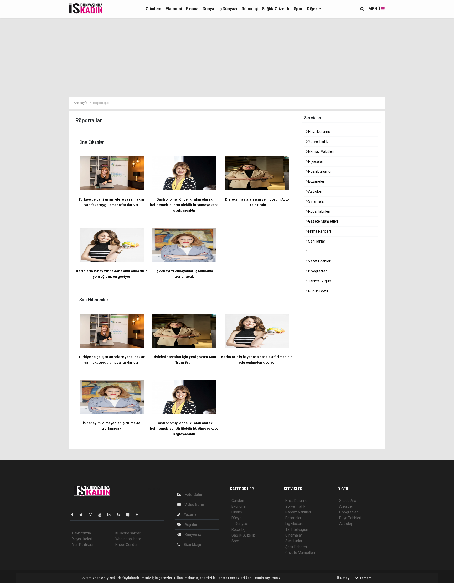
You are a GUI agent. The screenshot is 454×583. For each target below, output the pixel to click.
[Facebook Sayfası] (74, 515)
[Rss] (120, 515)
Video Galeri (194, 504)
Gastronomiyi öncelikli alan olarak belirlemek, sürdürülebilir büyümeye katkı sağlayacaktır (184, 204)
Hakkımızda (81, 533)
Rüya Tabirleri (318, 211)
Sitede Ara (347, 500)
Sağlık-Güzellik (276, 8)
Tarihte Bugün (319, 281)
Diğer (312, 8)
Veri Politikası (82, 545)
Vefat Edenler (318, 261)
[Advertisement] (227, 57)
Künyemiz (192, 534)
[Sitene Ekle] (139, 515)
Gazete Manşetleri (322, 221)
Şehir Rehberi (296, 547)
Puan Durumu (319, 171)
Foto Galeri (194, 494)
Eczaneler (315, 181)
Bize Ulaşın (192, 545)
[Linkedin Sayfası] (111, 515)
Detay (344, 578)
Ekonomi (174, 8)
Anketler (346, 506)
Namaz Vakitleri (320, 151)
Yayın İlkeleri (82, 539)
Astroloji (314, 191)
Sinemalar (293, 535)
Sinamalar (316, 201)
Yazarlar (190, 514)
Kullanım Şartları (128, 533)
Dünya (208, 8)
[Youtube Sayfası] (102, 515)
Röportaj (249, 8)
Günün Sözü (317, 291)
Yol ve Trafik (317, 141)
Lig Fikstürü (294, 524)
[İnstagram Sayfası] (92, 515)
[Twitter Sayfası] (83, 515)
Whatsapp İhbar (128, 539)
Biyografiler (317, 271)
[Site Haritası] (130, 515)
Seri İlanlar (316, 241)
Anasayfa (81, 103)
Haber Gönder (126, 545)
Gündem (153, 8)
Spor (298, 8)
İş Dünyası (227, 8)
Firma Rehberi (319, 231)
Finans (192, 8)
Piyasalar (315, 161)
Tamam (365, 578)
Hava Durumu (318, 131)
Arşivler (191, 524)
